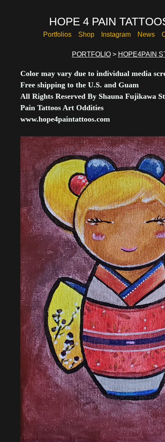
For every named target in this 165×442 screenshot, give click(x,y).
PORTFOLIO (94, 54)
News (146, 34)
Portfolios (59, 34)
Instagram (116, 34)
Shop (88, 34)
